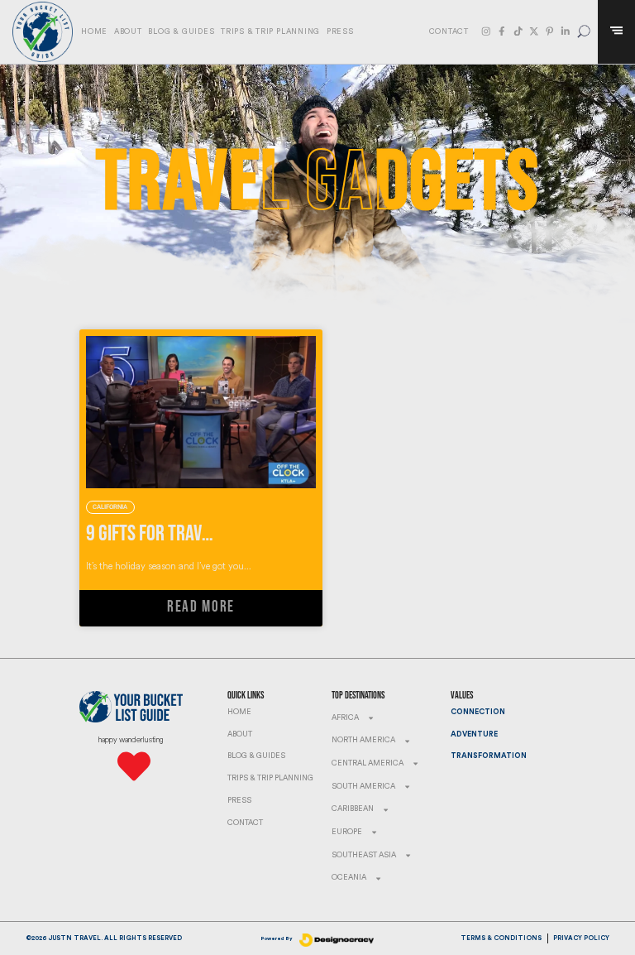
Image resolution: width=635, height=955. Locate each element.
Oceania (349, 877)
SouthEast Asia (364, 855)
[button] (584, 32)
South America (363, 786)
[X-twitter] (534, 31)
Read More (201, 607)
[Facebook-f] (502, 31)
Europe (347, 832)
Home (94, 32)
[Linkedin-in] (566, 31)
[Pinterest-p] (550, 31)
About (128, 32)
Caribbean (353, 809)
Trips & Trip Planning (270, 32)
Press (340, 32)
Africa (345, 718)
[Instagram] (486, 31)
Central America (367, 763)
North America (363, 740)
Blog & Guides (181, 32)
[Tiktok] (518, 31)
